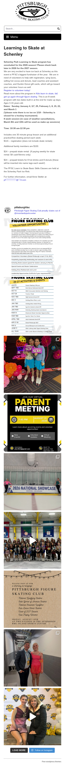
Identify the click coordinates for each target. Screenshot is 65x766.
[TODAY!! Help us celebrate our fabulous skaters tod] (32, 599)
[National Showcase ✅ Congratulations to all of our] (32, 481)
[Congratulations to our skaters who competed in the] (32, 716)
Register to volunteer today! (17, 90)
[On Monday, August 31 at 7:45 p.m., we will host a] (32, 423)
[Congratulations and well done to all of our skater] (32, 658)
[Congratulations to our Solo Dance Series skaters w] (32, 364)
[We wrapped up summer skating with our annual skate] (32, 540)
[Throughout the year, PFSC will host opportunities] (32, 305)
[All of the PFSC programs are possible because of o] (32, 247)
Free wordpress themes (51, 762)
